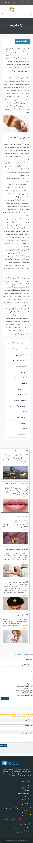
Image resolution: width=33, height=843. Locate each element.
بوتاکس (23, 429)
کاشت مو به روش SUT (19, 355)
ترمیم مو (21, 824)
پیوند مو (27, 785)
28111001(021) (25, 812)
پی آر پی (23, 372)
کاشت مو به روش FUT (19, 349)
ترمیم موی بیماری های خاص (18, 406)
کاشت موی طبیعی (24, 830)
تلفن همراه (29, 659)
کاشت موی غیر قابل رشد (23, 793)
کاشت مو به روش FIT (19, 360)
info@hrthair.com (24, 815)
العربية (29, 2)
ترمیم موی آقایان (21, 394)
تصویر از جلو (28, 684)
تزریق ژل (23, 412)
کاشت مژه (23, 383)
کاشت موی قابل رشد (24, 788)
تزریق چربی (22, 423)
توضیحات (29, 672)
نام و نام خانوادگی (27, 665)
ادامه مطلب (25, 464)
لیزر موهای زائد (21, 417)
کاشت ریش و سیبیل (20, 377)
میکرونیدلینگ (22, 434)
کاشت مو (27, 824)
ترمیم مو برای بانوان (20, 400)
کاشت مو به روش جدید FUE (21, 828)
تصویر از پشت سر (27, 693)
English (24, 2)
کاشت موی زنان (21, 389)
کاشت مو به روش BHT (19, 366)
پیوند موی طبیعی (25, 791)
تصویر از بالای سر (27, 688)
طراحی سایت (24, 840)
